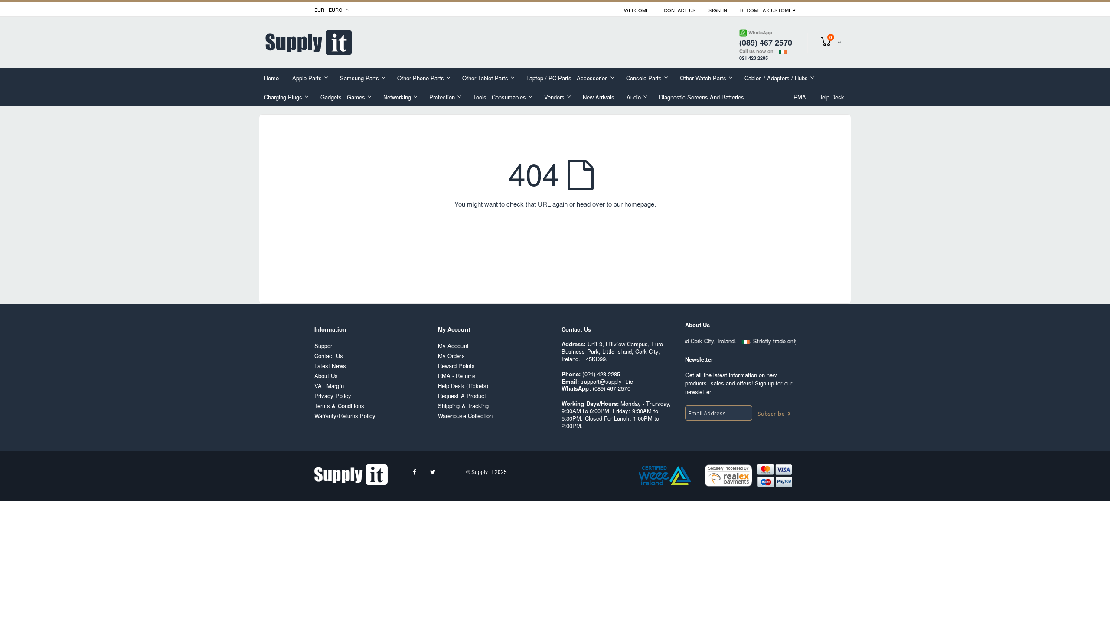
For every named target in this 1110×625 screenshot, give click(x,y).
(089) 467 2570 (611, 388)
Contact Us (680, 10)
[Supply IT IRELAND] (308, 42)
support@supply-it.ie (607, 381)
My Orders (451, 356)
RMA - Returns (457, 376)
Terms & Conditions (339, 405)
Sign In (717, 10)
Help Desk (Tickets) (463, 386)
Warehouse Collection (465, 415)
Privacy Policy (332, 395)
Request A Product (462, 395)
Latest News (330, 366)
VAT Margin (329, 386)
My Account (453, 346)
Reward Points (456, 366)
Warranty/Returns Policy (345, 415)
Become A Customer (768, 10)
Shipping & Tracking (463, 405)
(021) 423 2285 (601, 374)
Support (324, 346)
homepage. (640, 203)
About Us (326, 376)
